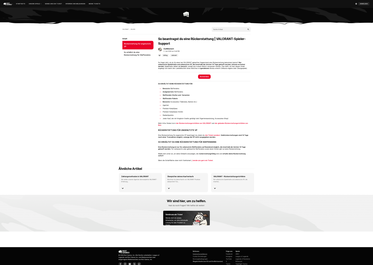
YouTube (229, 259)
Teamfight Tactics (241, 264)
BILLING (133, 29)
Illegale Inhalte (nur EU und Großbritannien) (208, 261)
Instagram (229, 256)
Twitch (228, 264)
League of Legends (242, 256)
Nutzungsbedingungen (200, 259)
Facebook (229, 254)
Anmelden (204, 77)
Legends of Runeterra (243, 259)
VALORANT (125, 29)
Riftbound (239, 261)
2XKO (237, 254)
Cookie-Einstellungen (200, 256)
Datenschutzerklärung (200, 254)
